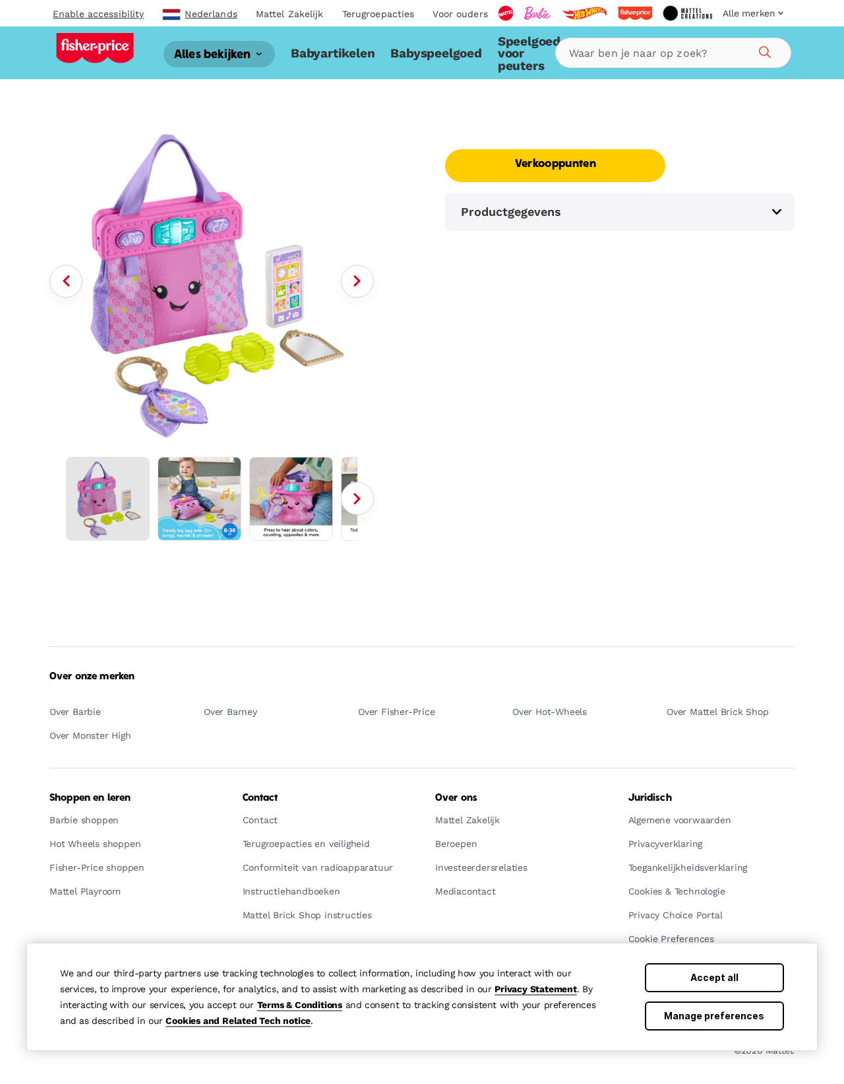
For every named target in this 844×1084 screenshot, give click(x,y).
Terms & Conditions (299, 1004)
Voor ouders (460, 14)
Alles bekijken (213, 54)
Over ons (456, 798)
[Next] (357, 281)
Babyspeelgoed (435, 53)
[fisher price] (635, 13)
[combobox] (673, 53)
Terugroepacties (378, 14)
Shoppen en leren (90, 798)
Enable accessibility (98, 14)
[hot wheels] (584, 13)
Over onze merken (92, 676)
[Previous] (65, 281)
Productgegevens (511, 212)
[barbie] (537, 13)
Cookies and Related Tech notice (238, 1020)
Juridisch (650, 798)
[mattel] (506, 13)
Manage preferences (714, 1015)
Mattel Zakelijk (290, 14)
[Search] (763, 50)
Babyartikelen (333, 53)
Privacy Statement (536, 989)
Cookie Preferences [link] (671, 939)
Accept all (714, 977)
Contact (260, 798)
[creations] (687, 13)
